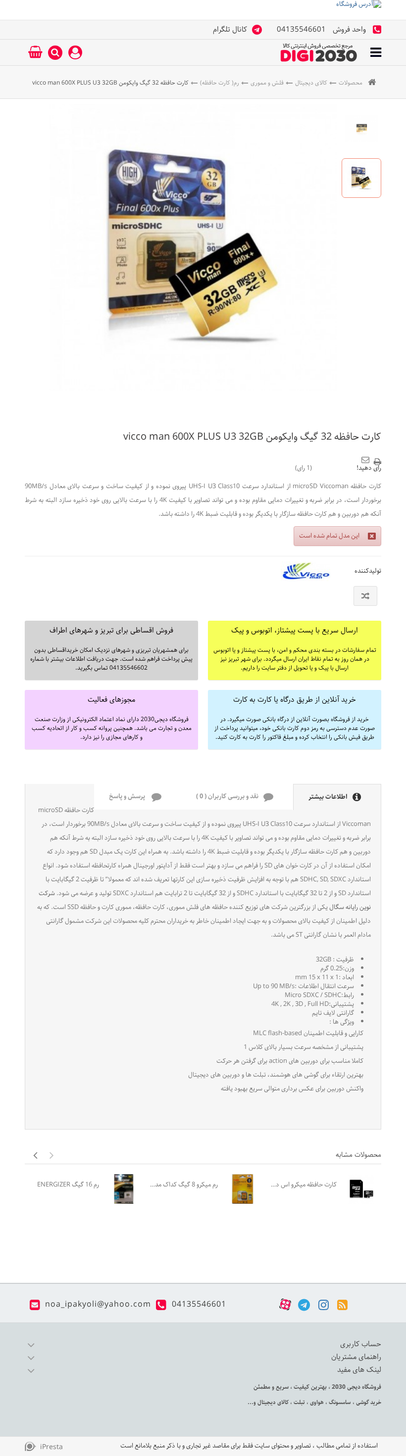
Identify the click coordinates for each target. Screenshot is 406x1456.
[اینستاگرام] (323, 1304)
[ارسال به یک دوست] (366, 456)
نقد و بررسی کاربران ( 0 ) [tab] (227, 796)
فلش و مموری (267, 83)
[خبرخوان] (342, 1304)
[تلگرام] (304, 1304)
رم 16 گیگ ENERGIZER (68, 1184)
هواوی (316, 1402)
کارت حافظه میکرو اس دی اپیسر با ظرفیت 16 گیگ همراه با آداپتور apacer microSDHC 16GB (302, 1184)
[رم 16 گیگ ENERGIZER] (124, 1189)
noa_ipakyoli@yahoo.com (98, 1304)
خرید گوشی (368, 1402)
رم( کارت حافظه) (219, 83)
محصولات (350, 83)
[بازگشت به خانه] (371, 83)
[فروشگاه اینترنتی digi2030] (318, 52)
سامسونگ (339, 1402)
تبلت (298, 1402)
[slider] (334, 468)
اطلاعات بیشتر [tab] (328, 797)
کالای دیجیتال (311, 83)
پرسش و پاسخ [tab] (128, 796)
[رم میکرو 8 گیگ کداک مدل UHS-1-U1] (242, 1189)
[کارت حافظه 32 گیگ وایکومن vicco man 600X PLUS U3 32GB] (361, 128)
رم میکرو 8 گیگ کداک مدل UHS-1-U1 (183, 1184)
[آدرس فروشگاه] (203, 10)
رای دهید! (368, 468)
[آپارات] (285, 1304)
